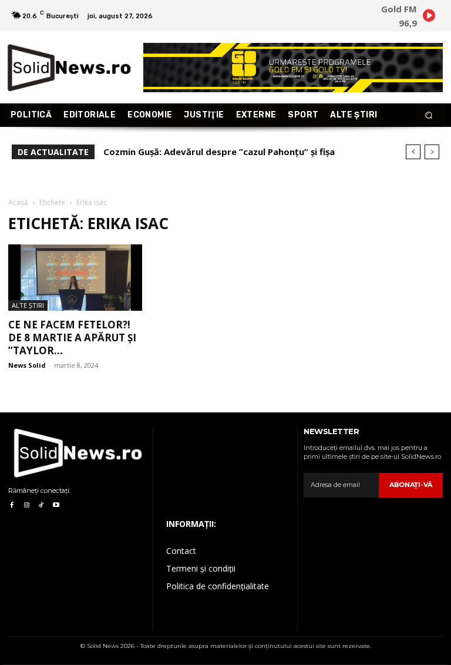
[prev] (413, 152)
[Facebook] (11, 505)
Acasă (18, 202)
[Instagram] (26, 505)
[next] (432, 152)
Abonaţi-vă (410, 485)
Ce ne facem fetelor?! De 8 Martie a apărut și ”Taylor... (72, 337)
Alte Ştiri (28, 305)
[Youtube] (56, 505)
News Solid (27, 365)
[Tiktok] (41, 505)
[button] (429, 115)
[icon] (428, 17)
